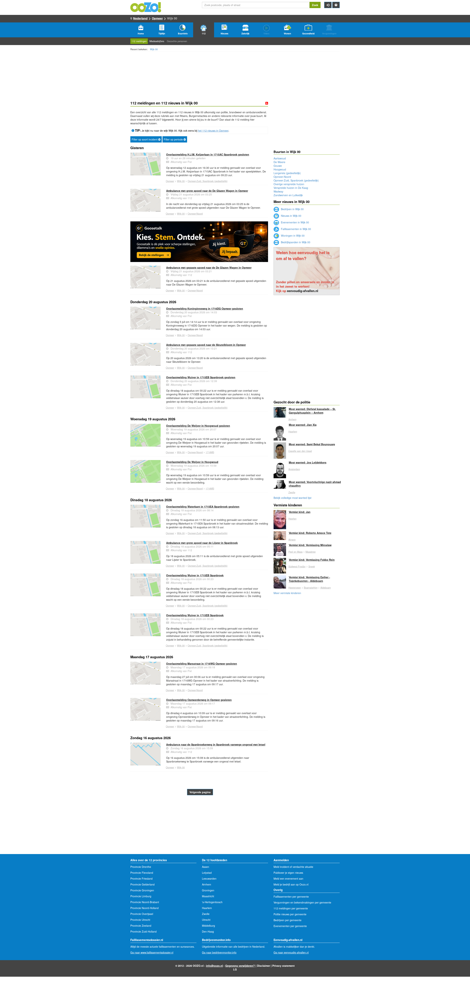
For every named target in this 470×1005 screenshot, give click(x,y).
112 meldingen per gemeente (291, 908)
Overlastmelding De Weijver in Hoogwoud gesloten (198, 425)
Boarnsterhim (310, 587)
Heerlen (292, 518)
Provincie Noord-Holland (144, 908)
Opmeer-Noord (195, 213)
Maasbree (311, 551)
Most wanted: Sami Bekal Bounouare (312, 444)
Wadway (278, 191)
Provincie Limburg (140, 896)
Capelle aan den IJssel (300, 451)
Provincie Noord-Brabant (144, 902)
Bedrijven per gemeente (287, 920)
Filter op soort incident (145, 139)
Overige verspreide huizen (289, 184)
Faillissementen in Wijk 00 (295, 229)
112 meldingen (139, 41)
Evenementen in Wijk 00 (294, 222)
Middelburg (208, 925)
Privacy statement (283, 965)
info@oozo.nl (214, 965)
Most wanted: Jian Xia (303, 425)
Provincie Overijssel (141, 914)
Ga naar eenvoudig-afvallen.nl (291, 952)
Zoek (315, 5)
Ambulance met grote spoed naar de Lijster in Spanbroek (202, 543)
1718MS (210, 452)
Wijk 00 (154, 49)
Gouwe (278, 166)
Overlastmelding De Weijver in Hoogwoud (192, 462)
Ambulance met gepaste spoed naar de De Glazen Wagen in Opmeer (209, 267)
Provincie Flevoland (141, 872)
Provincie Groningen (142, 890)
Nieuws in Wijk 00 (290, 216)
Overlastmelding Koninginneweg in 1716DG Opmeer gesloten (204, 308)
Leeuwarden (209, 878)
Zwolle (291, 492)
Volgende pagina (200, 792)
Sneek (311, 566)
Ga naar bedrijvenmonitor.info (219, 952)
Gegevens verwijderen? (240, 965)
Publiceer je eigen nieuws (288, 872)
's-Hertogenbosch (212, 902)
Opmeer (157, 18)
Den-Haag (208, 931)
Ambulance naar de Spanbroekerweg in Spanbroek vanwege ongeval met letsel (215, 744)
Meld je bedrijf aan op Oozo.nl (291, 884)
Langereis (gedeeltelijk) (287, 173)
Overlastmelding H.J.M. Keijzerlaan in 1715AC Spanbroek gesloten (207, 154)
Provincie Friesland (141, 878)
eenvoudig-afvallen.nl (302, 290)
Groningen (208, 890)
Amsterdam (294, 469)
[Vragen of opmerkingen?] (336, 5)
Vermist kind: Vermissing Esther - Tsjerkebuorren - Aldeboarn (309, 579)
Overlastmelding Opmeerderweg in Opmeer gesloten (199, 700)
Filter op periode (174, 139)
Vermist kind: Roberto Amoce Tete (310, 533)
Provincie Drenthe (140, 867)
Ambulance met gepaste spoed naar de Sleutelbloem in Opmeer (206, 345)
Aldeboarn (325, 587)
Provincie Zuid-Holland (143, 931)
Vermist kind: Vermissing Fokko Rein (312, 560)
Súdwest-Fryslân (297, 566)
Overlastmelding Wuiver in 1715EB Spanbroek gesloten (200, 377)
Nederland (140, 18)
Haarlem (292, 431)
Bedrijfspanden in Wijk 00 (295, 242)
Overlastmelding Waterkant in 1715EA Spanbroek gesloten (202, 506)
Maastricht (208, 896)
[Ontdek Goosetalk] (199, 241)
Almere (292, 539)
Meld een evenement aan (288, 878)
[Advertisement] (199, 824)
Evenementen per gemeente (290, 926)
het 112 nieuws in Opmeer (213, 130)
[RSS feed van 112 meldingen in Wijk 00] (266, 103)
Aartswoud (280, 158)
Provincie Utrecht (140, 920)
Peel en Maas (295, 551)
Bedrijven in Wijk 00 (292, 209)
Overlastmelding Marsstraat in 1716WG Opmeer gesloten (201, 663)
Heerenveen (294, 587)
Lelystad (207, 872)
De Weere (279, 162)
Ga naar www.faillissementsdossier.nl (151, 952)
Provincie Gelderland (142, 884)
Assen (205, 867)
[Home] (146, 7)
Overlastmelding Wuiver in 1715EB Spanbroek (195, 575)
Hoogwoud (280, 169)
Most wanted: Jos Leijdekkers (307, 462)
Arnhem (292, 419)
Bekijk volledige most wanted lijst (292, 498)
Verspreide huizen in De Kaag (291, 188)
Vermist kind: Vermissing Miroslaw (310, 545)
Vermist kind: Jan (299, 512)
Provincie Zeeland (140, 925)
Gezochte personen (177, 41)
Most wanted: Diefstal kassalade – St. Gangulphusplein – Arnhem (312, 410)
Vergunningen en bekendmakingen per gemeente (302, 902)
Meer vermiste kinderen (287, 593)
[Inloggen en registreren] (328, 5)
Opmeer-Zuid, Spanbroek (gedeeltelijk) (207, 181)
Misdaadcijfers (156, 41)
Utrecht (206, 920)
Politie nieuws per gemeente (290, 914)
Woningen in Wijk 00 (292, 235)
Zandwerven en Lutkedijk (288, 195)
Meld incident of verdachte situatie (293, 867)
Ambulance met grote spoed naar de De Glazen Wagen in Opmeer (207, 191)
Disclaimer (263, 965)
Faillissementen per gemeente (291, 896)
